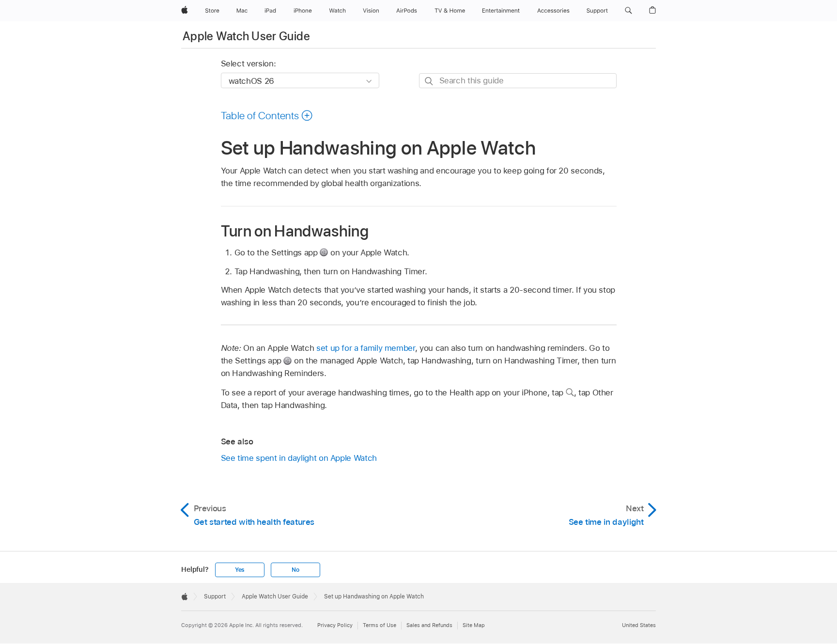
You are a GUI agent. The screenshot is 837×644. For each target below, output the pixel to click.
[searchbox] (518, 80)
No (295, 569)
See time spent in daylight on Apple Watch (299, 458)
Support (215, 596)
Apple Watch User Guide (246, 36)
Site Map (474, 625)
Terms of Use (379, 625)
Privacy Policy (335, 625)
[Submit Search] (429, 81)
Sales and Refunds (429, 625)
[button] (628, 10)
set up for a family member (365, 348)
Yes (240, 569)
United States (639, 625)
